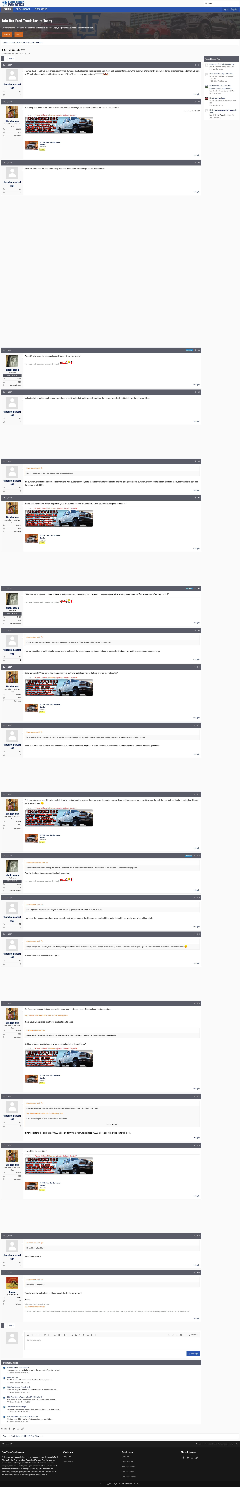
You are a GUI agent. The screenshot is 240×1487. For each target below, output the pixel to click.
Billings (18, 1304)
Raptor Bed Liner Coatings (16, 1407)
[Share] (195, 65)
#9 (199, 630)
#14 (198, 897)
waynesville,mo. (15, 385)
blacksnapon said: (33, 468)
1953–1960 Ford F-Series (218, 81)
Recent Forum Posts (213, 59)
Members (125, 1457)
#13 (198, 856)
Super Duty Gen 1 (215, 117)
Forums (7, 9)
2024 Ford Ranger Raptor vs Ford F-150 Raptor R (24, 1397)
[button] (28, 1335)
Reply (198, 94)
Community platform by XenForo (120, 1484)
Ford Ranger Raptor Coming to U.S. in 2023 (22, 1416)
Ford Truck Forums (129, 1476)
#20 (198, 1272)
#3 (199, 163)
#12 (198, 794)
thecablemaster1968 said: (35, 862)
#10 (198, 667)
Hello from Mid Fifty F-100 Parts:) (221, 74)
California (17, 136)
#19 (198, 1236)
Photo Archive (41, 9)
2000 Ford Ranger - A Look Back (18, 1387)
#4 (199, 350)
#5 (199, 392)
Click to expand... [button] (112, 1124)
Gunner (12, 1292)
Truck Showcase (23, 9)
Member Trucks (127, 1462)
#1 (199, 65)
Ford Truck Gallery (128, 1466)
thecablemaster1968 (10, 54)
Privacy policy (223, 1444)
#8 (199, 588)
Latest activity (68, 1462)
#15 (198, 934)
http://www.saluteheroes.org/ (35, 1307)
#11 (198, 725)
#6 (199, 461)
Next (10, 58)
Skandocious (12, 121)
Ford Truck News (215, 93)
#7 (199, 498)
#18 (198, 1145)
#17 (198, 1096)
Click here (51, 115)
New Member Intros (216, 69)
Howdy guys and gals (217, 98)
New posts (67, 1457)
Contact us (200, 1444)
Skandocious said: (33, 637)
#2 (199, 102)
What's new (68, 1452)
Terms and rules (211, 1444)
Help (232, 1444)
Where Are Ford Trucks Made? (18, 1367)
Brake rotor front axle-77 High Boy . (222, 64)
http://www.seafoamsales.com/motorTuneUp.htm (46, 1015)
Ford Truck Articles (10, 1362)
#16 (198, 1003)
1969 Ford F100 (12, 1377)
